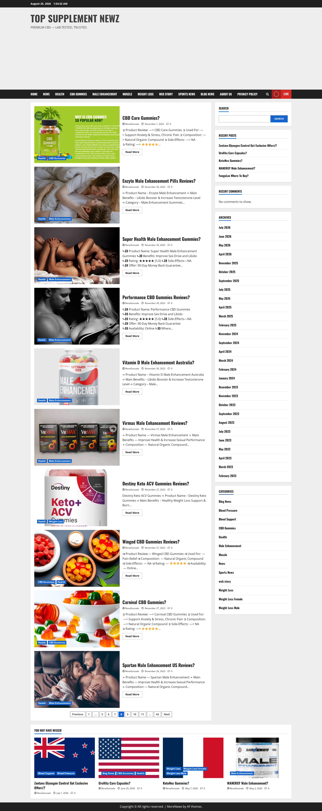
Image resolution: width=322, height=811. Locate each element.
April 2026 (225, 254)
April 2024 (225, 351)
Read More (133, 152)
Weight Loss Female (231, 599)
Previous (77, 714)
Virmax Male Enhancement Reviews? (77, 437)
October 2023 (227, 405)
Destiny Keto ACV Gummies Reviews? (77, 497)
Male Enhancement (104, 94)
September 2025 (229, 280)
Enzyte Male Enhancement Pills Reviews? (77, 195)
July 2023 (224, 431)
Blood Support (227, 519)
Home (34, 94)
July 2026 (225, 227)
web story (166, 94)
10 (134, 714)
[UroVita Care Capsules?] (129, 758)
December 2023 (228, 387)
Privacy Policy (247, 94)
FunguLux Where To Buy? (234, 175)
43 (157, 714)
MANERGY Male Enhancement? (237, 168)
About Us (226, 94)
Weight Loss (146, 94)
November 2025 (228, 263)
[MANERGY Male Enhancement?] (257, 758)
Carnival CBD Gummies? (77, 618)
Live (286, 94)
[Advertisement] (160, 58)
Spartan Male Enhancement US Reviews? (77, 679)
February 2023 (227, 475)
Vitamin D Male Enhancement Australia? (77, 376)
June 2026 (225, 236)
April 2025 (225, 307)
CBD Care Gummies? (77, 134)
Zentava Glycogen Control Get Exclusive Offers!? (248, 145)
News (46, 94)
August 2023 (226, 422)
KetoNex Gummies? (230, 160)
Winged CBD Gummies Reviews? (77, 558)
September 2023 (229, 413)
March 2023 (226, 467)
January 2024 (227, 378)
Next (167, 714)
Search (224, 108)
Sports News (186, 94)
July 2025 (224, 289)
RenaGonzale (132, 124)
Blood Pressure (228, 510)
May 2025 (224, 298)
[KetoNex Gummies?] (193, 758)
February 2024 (227, 369)
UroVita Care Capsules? (233, 153)
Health (59, 94)
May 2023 (224, 449)
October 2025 (227, 272)
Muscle (127, 94)
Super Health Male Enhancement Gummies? (77, 255)
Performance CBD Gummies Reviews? (77, 316)
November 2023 (228, 396)
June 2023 (225, 440)
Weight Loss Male (229, 608)
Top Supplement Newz (75, 18)
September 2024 (229, 342)
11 (142, 714)
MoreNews (174, 806)
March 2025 (226, 316)
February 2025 (227, 325)
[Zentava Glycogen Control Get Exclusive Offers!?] (64, 758)
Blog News (207, 94)
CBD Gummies (78, 94)
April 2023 (225, 458)
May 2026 (225, 245)
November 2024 (228, 334)
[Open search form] (267, 94)
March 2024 (226, 360)
